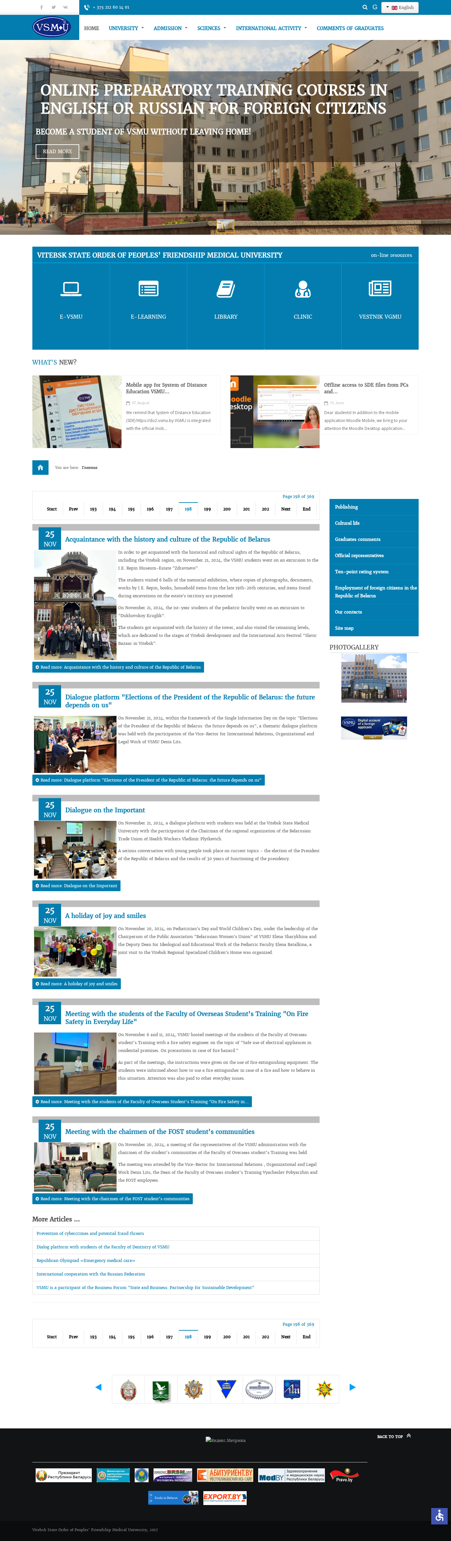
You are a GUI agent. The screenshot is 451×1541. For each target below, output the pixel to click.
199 (207, 509)
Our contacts (348, 612)
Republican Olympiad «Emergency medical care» (86, 1260)
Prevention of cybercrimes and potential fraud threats (90, 1233)
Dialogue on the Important (105, 810)
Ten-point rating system (362, 572)
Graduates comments (358, 539)
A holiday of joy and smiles (105, 916)
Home (91, 28)
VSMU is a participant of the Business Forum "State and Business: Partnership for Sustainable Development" (145, 1287)
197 (169, 509)
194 (112, 509)
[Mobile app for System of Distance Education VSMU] (76, 411)
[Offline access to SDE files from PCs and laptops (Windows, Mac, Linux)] (275, 411)
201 (246, 509)
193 (93, 509)
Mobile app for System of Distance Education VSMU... (166, 388)
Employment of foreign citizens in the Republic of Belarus (376, 592)
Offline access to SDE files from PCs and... (366, 388)
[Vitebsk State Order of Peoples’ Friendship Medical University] (55, 26)
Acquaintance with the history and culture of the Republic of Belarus (167, 539)
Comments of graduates (350, 28)
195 (131, 509)
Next (286, 509)
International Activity (269, 28)
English (406, 7)
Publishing (346, 507)
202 (265, 509)
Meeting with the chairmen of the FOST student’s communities (160, 1132)
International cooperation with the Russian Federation (91, 1274)
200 (227, 509)
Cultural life (347, 523)
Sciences (209, 28)
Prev (73, 509)
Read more (57, 152)
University (124, 28)
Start (52, 509)
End (306, 509)
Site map (344, 628)
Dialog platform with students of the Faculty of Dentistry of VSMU (103, 1246)
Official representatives (359, 555)
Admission (168, 28)
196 (150, 509)
